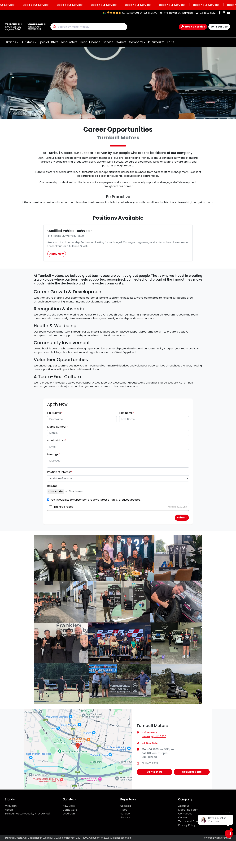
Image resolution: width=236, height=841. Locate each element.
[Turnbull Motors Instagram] (225, 12)
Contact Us (154, 772)
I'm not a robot (63, 507)
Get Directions (191, 772)
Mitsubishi (11, 806)
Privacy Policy (187, 825)
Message (53, 454)
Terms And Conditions (192, 821)
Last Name (126, 413)
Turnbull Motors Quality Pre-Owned (27, 813)
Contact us (185, 813)
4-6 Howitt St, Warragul (178, 13)
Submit (182, 517)
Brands (11, 42)
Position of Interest (59, 472)
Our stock (27, 42)
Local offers (69, 42)
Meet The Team (188, 810)
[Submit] (54, 26)
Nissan (9, 810)
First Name (54, 413)
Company (136, 42)
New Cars (69, 806)
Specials (125, 806)
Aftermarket (155, 42)
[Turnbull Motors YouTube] (229, 12)
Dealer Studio (223, 838)
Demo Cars (70, 810)
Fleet (83, 42)
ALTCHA (183, 506)
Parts (170, 42)
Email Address (56, 440)
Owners (121, 42)
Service (108, 42)
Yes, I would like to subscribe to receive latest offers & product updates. (95, 500)
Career (182, 817)
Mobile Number (57, 427)
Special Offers (48, 42)
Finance (94, 42)
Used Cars (69, 813)
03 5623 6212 (207, 13)
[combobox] (88, 26)
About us (183, 806)
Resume (52, 486)
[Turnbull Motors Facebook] (220, 12)
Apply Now (56, 254)
